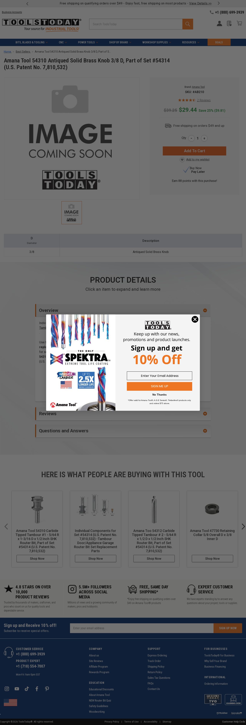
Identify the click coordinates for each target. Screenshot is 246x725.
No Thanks (159, 394)
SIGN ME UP (159, 386)
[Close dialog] (195, 319)
